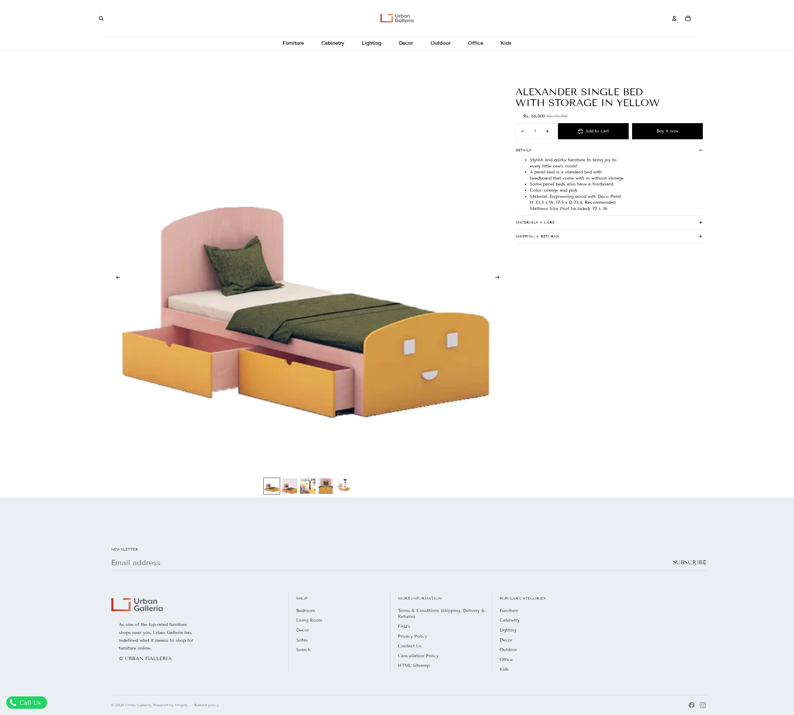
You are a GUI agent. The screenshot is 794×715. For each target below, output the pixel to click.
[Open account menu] (674, 18)
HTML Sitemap (414, 665)
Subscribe (690, 562)
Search (303, 649)
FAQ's (404, 626)
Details (523, 150)
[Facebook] (691, 705)
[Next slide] (499, 278)
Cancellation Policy (418, 656)
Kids (504, 669)
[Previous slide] (116, 278)
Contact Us (410, 646)
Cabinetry (510, 620)
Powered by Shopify (170, 705)
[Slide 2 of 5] (289, 486)
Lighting (508, 630)
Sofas (302, 640)
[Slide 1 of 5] (271, 486)
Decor (302, 630)
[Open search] (101, 18)
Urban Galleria (138, 705)
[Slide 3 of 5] (307, 486)
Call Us (29, 702)
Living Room (309, 620)
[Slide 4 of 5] (325, 486)
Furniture (509, 610)
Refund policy (206, 705)
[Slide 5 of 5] (343, 486)
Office (506, 659)
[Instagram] (703, 705)
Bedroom (305, 610)
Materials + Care (535, 222)
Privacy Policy (412, 636)
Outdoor (508, 649)
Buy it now (667, 131)
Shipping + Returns (537, 236)
